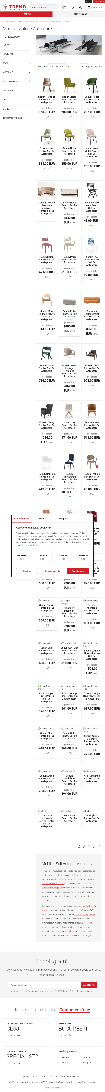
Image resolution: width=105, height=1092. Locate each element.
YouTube (66, 1062)
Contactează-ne (74, 1009)
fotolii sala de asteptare (52, 888)
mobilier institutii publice (84, 914)
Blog (88, 2)
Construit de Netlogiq (53, 1088)
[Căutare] (55, 7)
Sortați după (41, 66)
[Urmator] (100, 846)
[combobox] (44, 7)
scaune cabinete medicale (53, 884)
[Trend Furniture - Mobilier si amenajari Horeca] (14, 7)
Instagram (86, 1062)
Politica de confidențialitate (81, 991)
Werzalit (68, 931)
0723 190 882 (80, 14)
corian (80, 931)
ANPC (44, 1076)
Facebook (86, 1057)
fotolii (76, 875)
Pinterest (66, 1057)
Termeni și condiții (30, 1076)
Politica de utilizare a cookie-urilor (65, 1076)
